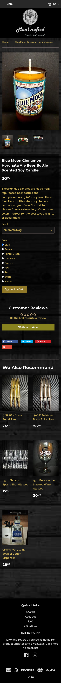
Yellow (8, 281)
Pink (7, 268)
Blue (7, 245)
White (8, 277)
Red (7, 272)
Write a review (28, 327)
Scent (5, 224)
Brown (8, 249)
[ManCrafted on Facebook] (26, 656)
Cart (55, 4)
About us (30, 616)
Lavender (10, 258)
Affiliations (30, 626)
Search (30, 612)
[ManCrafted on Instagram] (35, 656)
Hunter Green (12, 254)
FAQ (30, 621)
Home (5, 42)
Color (5, 240)
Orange (9, 263)
